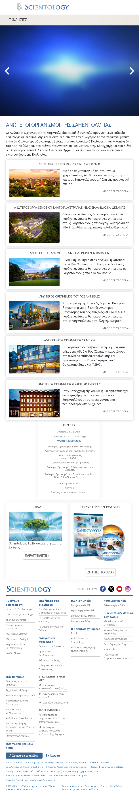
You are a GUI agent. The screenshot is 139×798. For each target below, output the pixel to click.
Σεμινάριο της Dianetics (51, 646)
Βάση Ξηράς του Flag (115, 644)
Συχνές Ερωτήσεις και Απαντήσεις (15, 646)
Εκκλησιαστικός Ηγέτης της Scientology (83, 649)
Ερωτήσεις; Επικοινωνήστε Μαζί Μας (52, 686)
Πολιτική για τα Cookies (96, 786)
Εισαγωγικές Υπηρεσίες (47, 640)
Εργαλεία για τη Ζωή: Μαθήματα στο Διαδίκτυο (52, 610)
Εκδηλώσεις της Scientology (79, 640)
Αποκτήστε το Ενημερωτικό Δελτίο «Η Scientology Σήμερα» (51, 730)
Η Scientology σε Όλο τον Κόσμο (118, 615)
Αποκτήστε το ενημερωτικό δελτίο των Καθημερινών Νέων (52, 718)
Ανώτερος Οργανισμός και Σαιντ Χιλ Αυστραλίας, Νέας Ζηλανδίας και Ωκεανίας (70, 475)
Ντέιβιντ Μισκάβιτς (99, 762)
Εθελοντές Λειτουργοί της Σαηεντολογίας (66, 766)
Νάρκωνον (42, 771)
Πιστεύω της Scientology (19, 614)
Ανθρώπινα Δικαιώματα (19, 718)
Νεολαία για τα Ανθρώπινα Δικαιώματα (68, 775)
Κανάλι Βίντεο (13, 653)
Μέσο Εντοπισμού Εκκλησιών (113, 623)
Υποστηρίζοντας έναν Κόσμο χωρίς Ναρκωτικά (74, 771)
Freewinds (69, 488)
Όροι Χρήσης (116, 786)
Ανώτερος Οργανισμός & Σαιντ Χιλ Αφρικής (70, 446)
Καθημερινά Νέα (115, 600)
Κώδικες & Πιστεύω (16, 633)
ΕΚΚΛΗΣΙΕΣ (68, 425)
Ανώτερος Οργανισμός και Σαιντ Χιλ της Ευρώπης (70, 451)
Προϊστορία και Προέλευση (14, 626)
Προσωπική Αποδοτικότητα (47, 653)
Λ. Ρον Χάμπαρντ (14, 762)
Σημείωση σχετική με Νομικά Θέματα (80, 789)
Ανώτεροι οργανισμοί (69, 440)
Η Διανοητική (32, 762)
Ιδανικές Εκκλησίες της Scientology (68, 436)
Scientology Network (52, 762)
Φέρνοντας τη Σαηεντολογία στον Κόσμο (68, 492)
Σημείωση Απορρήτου (72, 786)
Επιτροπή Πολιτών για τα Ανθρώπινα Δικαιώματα (30, 780)
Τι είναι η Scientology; (14, 602)
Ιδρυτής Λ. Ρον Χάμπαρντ (19, 609)
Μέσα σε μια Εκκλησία (18, 639)
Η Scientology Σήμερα (85, 629)
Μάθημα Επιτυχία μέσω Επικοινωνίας (51, 667)
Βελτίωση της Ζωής (49, 660)
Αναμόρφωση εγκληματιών (20, 695)
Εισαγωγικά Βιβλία (81, 605)
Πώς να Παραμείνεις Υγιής (19, 745)
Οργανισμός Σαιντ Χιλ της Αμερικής (70, 462)
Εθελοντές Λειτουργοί (18, 735)
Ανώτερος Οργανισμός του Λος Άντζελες (70, 456)
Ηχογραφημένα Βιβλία (83, 610)
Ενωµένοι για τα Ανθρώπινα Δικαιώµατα (25, 775)
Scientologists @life (114, 605)
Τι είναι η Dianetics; (16, 619)
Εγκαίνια (75, 633)
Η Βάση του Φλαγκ (68, 483)
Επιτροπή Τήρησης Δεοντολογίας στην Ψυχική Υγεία (20, 727)
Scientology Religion (76, 762)
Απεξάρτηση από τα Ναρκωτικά (17, 702)
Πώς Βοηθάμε (15, 677)
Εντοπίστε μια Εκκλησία (68, 432)
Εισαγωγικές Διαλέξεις (83, 615)
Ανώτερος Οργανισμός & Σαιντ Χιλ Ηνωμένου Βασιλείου (70, 468)
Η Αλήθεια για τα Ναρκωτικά (13, 711)
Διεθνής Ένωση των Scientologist (107, 766)
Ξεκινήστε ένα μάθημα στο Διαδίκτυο (24, 766)
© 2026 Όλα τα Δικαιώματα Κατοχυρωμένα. (30, 788)
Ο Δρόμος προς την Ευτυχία (20, 771)
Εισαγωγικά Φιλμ (80, 621)
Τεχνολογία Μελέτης (17, 690)
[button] (13, 70)
